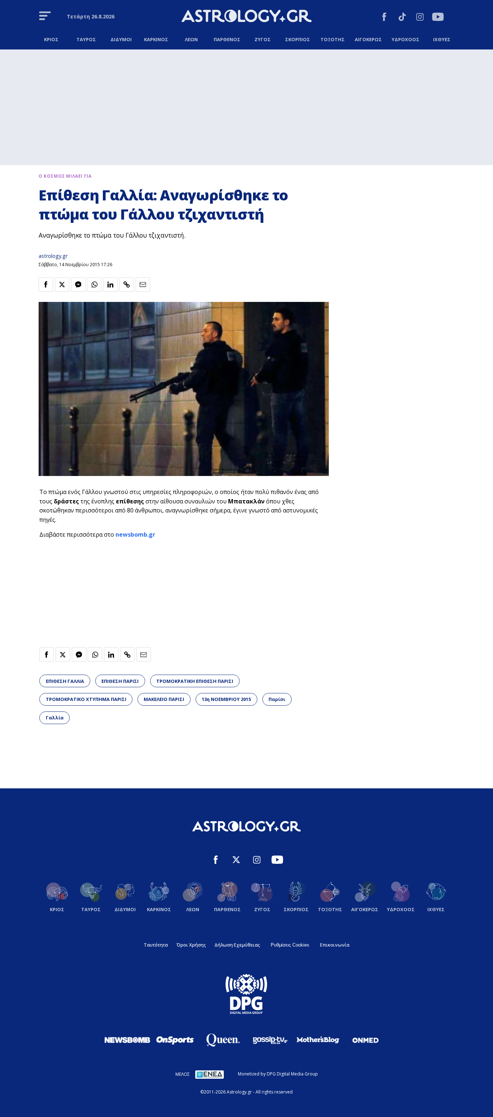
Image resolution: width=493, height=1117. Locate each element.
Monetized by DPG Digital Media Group (278, 1074)
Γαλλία (55, 717)
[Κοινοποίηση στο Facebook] (46, 284)
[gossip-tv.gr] (270, 1040)
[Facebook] (384, 18)
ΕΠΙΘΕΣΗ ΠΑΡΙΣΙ (120, 681)
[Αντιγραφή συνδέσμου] (126, 284)
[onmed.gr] (366, 1040)
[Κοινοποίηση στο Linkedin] (110, 284)
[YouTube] (438, 18)
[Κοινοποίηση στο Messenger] (78, 284)
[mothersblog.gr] (318, 1040)
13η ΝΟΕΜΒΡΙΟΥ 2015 (226, 699)
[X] (236, 861)
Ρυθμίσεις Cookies (290, 945)
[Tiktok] (402, 18)
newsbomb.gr (135, 534)
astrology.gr (53, 255)
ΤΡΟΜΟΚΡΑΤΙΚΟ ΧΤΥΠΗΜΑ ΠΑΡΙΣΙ (86, 699)
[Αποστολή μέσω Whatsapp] (94, 284)
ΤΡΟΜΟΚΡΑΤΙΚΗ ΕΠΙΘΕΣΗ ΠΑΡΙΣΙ (194, 681)
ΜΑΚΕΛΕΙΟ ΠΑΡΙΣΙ (164, 699)
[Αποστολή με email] (143, 284)
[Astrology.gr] (246, 17)
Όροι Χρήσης (191, 944)
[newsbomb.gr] (127, 1040)
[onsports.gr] (175, 1040)
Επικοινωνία (334, 944)
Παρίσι (277, 699)
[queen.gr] (223, 1040)
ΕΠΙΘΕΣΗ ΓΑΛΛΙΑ (65, 681)
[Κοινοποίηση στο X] (62, 284)
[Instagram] (420, 18)
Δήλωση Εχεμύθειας (237, 944)
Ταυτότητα (156, 944)
